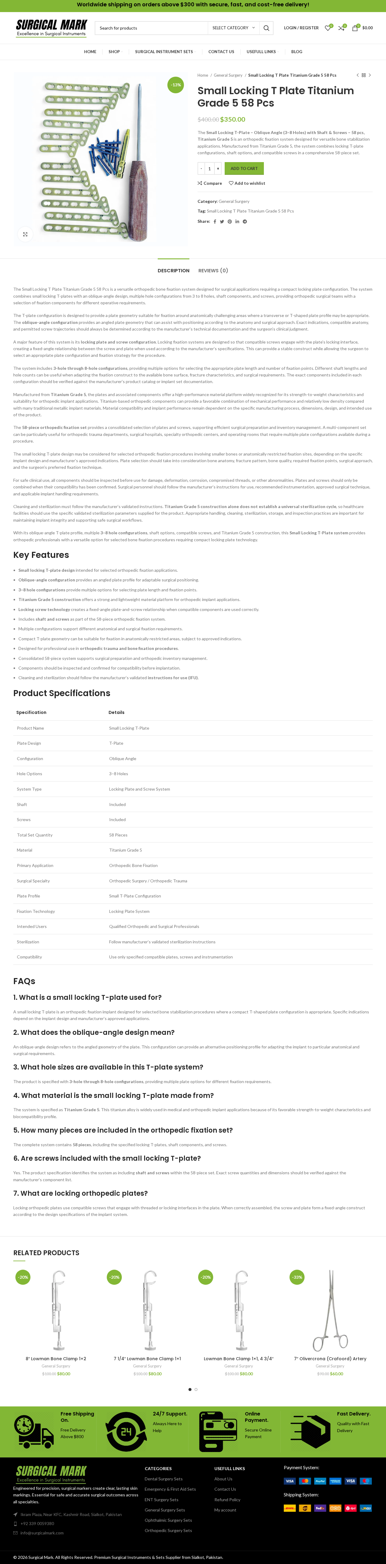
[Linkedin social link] (237, 221)
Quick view (94, 1304)
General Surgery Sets (165, 1509)
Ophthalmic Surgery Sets (168, 1520)
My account (225, 1509)
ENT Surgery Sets (162, 1499)
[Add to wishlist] (94, 1277)
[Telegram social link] (245, 221)
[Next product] (370, 75)
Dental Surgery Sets (164, 1478)
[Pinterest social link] (230, 221)
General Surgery (228, 75)
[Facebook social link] (215, 221)
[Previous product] (358, 75)
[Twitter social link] (222, 221)
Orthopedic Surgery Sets (168, 1530)
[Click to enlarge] (25, 234)
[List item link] (76, 1523)
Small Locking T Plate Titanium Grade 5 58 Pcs (250, 210)
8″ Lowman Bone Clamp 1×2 (56, 1359)
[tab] (173, 267)
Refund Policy (227, 1499)
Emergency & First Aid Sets (170, 1489)
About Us (223, 1478)
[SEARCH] (267, 28)
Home (203, 75)
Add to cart (244, 168)
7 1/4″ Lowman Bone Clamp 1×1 (147, 1359)
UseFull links (229, 1468)
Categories (158, 1468)
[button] (94, 1291)
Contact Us (225, 1489)
